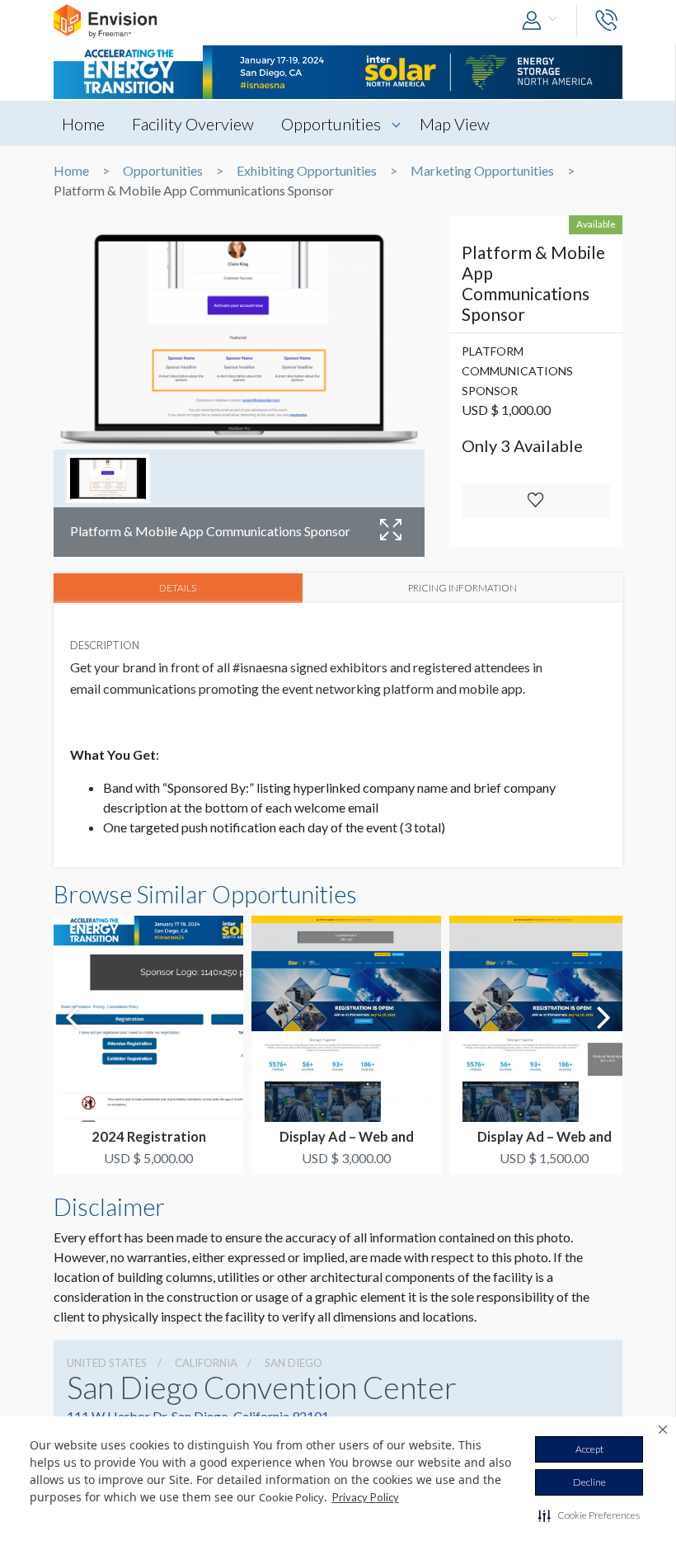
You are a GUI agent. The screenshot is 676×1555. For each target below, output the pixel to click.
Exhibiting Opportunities (307, 170)
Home (83, 124)
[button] (589, 1515)
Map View (455, 124)
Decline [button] (589, 1482)
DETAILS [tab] (177, 587)
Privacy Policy (365, 1497)
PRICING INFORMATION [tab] (462, 587)
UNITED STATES (107, 1362)
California (206, 1362)
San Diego (293, 1362)
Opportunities (331, 124)
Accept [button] (589, 1449)
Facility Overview (193, 124)
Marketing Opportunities (482, 170)
